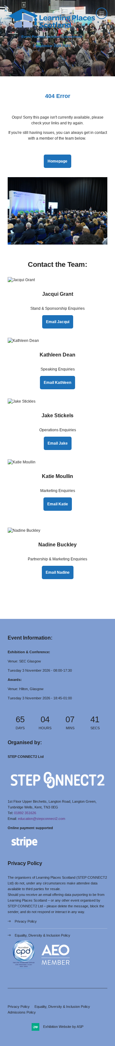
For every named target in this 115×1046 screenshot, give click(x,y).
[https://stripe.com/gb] (24, 849)
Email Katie (57, 504)
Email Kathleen (57, 382)
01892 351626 (25, 813)
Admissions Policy (22, 1012)
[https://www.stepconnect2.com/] (57, 792)
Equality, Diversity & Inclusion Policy (42, 935)
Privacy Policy (26, 921)
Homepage (57, 161)
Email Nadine (58, 572)
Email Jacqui (57, 322)
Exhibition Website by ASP (63, 1027)
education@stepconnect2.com (41, 819)
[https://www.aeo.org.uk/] (56, 969)
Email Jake (58, 443)
